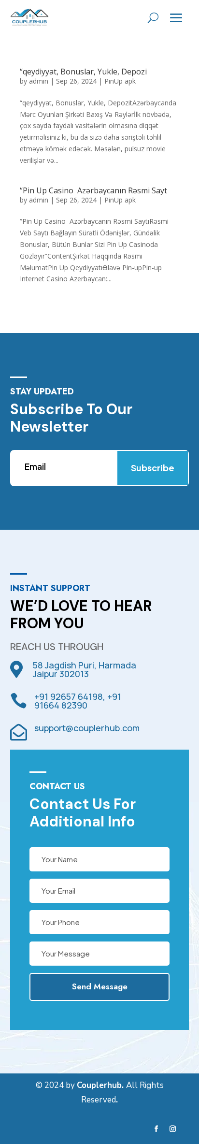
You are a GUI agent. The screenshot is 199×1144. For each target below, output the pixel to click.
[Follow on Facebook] (156, 1129)
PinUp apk (120, 81)
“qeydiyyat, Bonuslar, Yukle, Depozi (83, 71)
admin (38, 81)
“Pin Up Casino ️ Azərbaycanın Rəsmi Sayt (93, 190)
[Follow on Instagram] (173, 1129)
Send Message (100, 986)
